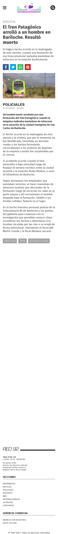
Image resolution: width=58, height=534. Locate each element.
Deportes (7, 493)
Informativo (9, 484)
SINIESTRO (9, 240)
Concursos (8, 505)
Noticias (7, 487)
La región (8, 502)
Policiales (8, 490)
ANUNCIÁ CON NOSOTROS (14, 520)
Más (5, 496)
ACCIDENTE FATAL (39, 240)
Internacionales (11, 499)
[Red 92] (29, 8)
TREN (22, 240)
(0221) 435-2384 (10, 523)
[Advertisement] (29, 277)
